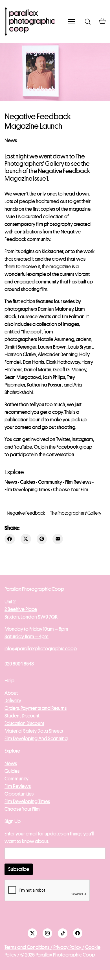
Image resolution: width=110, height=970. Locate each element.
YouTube (23, 446)
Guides (27, 482)
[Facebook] (10, 539)
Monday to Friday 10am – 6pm (36, 628)
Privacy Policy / (68, 947)
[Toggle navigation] (71, 22)
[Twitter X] (26, 539)
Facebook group (74, 446)
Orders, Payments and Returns (36, 708)
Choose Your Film (70, 489)
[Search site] (88, 22)
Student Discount (22, 715)
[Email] (57, 539)
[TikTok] (62, 933)
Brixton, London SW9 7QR (31, 616)
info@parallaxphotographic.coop (41, 648)
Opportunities (19, 793)
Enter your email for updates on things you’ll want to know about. (49, 837)
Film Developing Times (27, 489)
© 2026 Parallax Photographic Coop (57, 954)
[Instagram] (47, 933)
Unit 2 (10, 601)
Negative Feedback (26, 513)
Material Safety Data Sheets (34, 730)
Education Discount (24, 723)
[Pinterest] (42, 539)
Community (50, 482)
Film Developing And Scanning (36, 738)
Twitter (63, 439)
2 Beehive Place (21, 609)
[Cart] (102, 21)
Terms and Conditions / (28, 947)
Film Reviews (78, 482)
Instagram (82, 439)
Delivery (13, 700)
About (11, 693)
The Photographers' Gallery (75, 513)
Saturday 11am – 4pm (27, 636)
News (11, 140)
